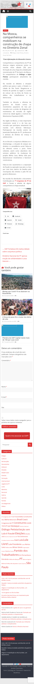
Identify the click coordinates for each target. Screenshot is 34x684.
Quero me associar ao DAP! (16, 436)
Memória (4, 489)
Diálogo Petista (10, 529)
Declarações (5, 461)
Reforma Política (6, 563)
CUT (5, 526)
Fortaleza (4, 540)
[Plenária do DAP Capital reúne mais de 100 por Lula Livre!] (12, 326)
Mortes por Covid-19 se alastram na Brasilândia (16, 292)
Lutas (3, 487)
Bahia (7, 519)
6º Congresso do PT (7, 517)
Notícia (5, 30)
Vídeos (4, 506)
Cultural (4, 458)
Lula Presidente (14, 544)
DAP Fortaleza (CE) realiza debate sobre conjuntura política (15, 250)
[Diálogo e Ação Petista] (17, 2)
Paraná (12, 551)
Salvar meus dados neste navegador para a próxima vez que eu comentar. (16, 421)
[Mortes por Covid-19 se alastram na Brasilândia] (17, 274)
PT (20, 559)
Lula (20, 539)
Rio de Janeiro (14, 563)
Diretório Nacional (24, 526)
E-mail (4, 397)
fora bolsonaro (23, 536)
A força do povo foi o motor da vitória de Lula (16, 318)
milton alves (9, 547)
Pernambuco (26, 555)
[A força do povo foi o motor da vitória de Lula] (17, 300)
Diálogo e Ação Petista (17, 53)
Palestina (7, 551)
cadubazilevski (21, 50)
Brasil (19, 519)
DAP (9, 526)
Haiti (16, 540)
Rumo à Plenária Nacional (20, 626)
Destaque (15, 526)
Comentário (6, 360)
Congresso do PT (7, 523)
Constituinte (20, 522)
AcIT (13, 517)
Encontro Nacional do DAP (11, 536)
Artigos (4, 456)
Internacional (6, 481)
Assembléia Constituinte (23, 517)
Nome (4, 387)
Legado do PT (6, 484)
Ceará (25, 519)
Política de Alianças (14, 559)
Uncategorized (6, 503)
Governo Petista (10, 540)
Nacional (4, 492)
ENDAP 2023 (5, 473)
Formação (4, 478)
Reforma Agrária (27, 559)
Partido (4, 501)
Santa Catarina (22, 563)
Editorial (4, 467)
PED (20, 555)
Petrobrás (5, 559)
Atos (3, 520)
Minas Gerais (17, 547)
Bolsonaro (13, 520)
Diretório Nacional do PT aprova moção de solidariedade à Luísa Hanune (14, 258)
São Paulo (8, 55)
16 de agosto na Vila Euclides (10, 592)
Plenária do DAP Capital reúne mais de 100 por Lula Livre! (16, 339)
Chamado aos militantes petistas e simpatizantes (16, 619)
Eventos (4, 475)
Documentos (5, 464)
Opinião (4, 498)
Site (3, 407)
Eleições (4, 470)
